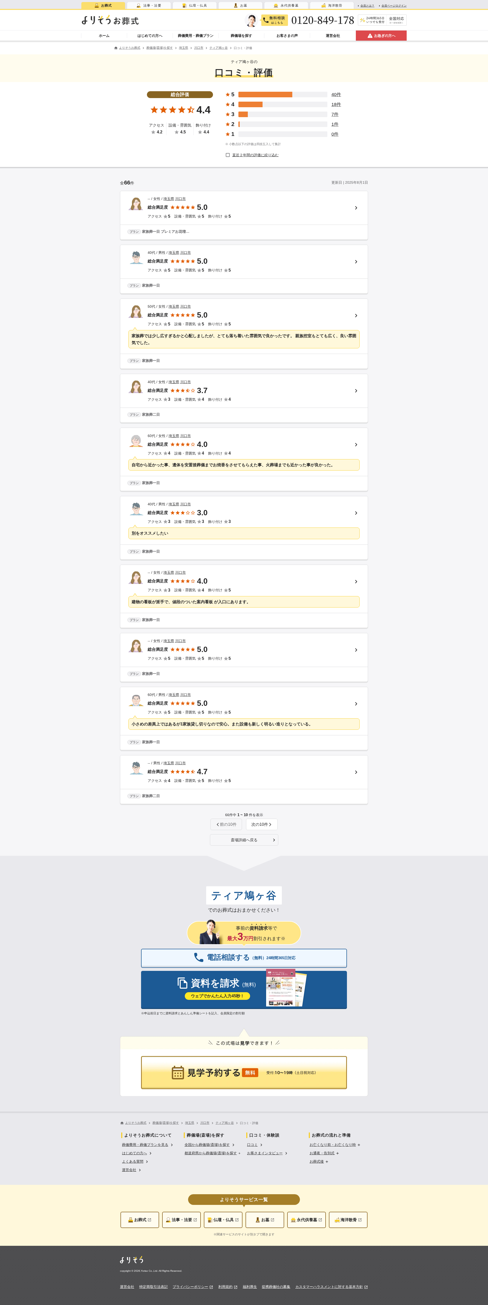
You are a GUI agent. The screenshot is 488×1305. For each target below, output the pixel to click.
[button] (262, 824)
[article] (244, 216)
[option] (148, 1144)
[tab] (103, 5)
